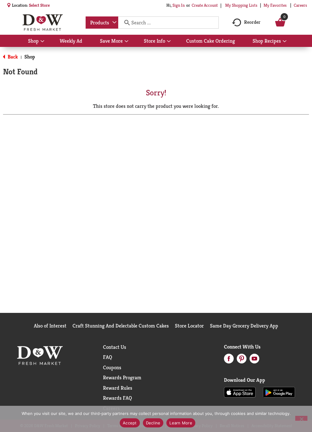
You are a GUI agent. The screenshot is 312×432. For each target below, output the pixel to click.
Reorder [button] (252, 22)
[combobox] (102, 22)
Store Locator (189, 325)
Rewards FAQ (117, 398)
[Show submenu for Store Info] (169, 41)
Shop (29, 56)
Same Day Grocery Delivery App (244, 325)
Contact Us (114, 347)
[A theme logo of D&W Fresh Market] (42, 22)
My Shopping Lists (241, 5)
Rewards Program (122, 377)
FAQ (107, 357)
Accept (130, 422)
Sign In (178, 5)
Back (12, 56)
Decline (153, 422)
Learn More (180, 422)
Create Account (205, 5)
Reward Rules (117, 387)
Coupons (112, 367)
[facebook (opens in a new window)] (229, 360)
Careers (300, 5)
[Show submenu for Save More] (126, 41)
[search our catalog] (125, 22)
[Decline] (301, 418)
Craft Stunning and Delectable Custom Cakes (121, 325)
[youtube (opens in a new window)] (254, 360)
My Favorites (275, 5)
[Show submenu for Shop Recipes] (284, 41)
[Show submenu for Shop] (42, 41)
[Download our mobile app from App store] (240, 391)
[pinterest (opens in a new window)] (241, 360)
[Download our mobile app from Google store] (279, 391)
